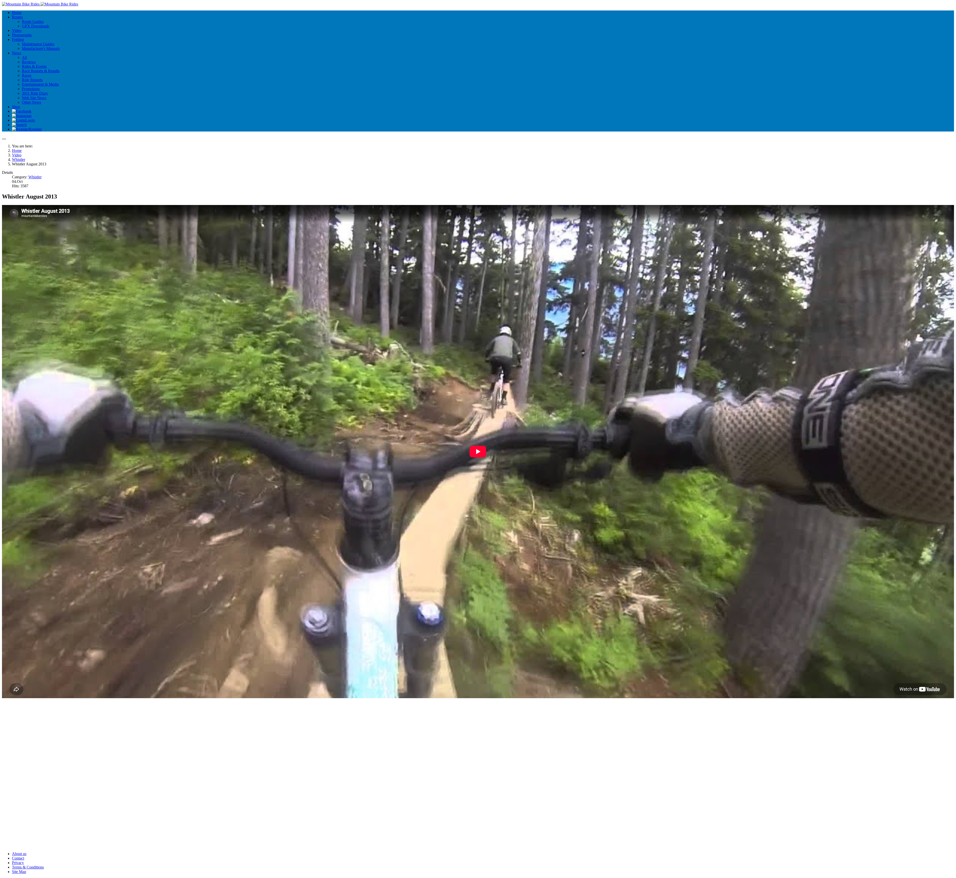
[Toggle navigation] (4, 139)
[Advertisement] (151, 737)
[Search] (19, 125)
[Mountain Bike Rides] (40, 4)
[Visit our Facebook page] (21, 111)
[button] (17, 17)
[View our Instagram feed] (21, 116)
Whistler (35, 177)
